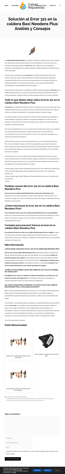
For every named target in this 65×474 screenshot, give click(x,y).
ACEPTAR (37, 470)
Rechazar (47, 470)
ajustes (14, 472)
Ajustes (57, 470)
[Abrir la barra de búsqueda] (60, 5)
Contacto (53, 5)
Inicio (6, 5)
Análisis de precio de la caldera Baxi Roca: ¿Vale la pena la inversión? (25, 400)
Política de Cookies (17, 469)
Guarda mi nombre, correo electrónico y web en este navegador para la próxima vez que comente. (32, 452)
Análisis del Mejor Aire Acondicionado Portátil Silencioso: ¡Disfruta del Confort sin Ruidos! (30, 398)
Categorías (15, 5)
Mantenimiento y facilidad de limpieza (17, 397)
